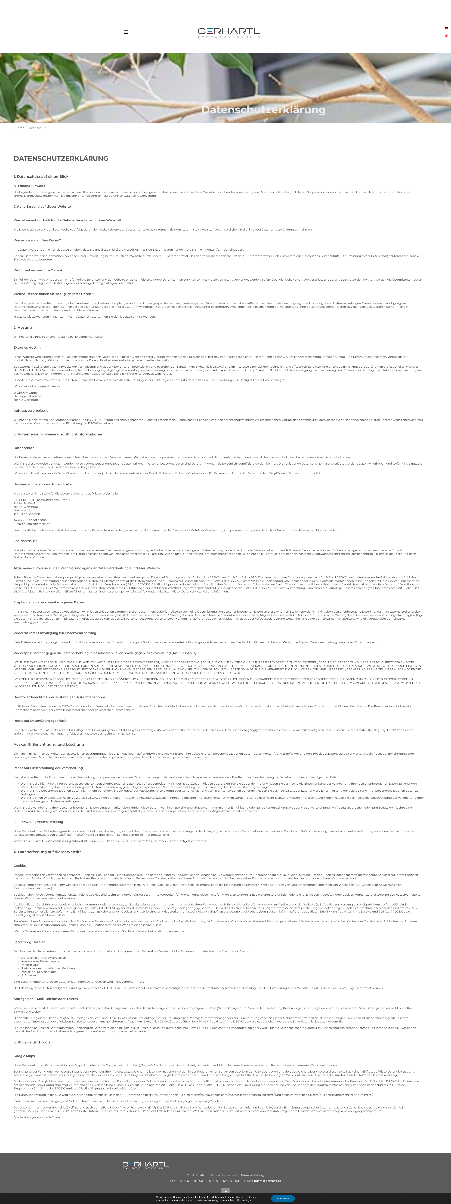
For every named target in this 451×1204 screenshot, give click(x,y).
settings (246, 1200)
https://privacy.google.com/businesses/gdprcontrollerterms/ (232, 1094)
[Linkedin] (225, 1192)
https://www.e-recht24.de (42, 1117)
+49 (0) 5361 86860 (190, 1180)
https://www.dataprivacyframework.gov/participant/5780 (344, 1111)
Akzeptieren (282, 1198)
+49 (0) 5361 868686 (226, 1180)
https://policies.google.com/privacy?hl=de (191, 1101)
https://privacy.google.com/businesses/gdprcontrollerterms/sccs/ (327, 1094)
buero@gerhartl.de (267, 1180)
